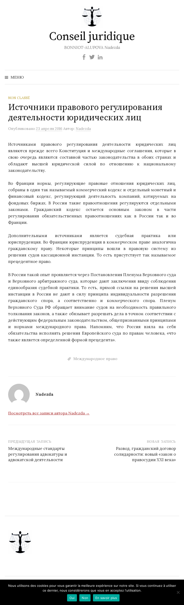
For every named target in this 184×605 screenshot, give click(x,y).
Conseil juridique (92, 36)
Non (85, 598)
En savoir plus (106, 598)
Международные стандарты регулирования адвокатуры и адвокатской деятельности (37, 454)
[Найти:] (175, 77)
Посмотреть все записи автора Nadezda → (49, 413)
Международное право (95, 358)
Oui (72, 598)
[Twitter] (92, 56)
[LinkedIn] (100, 56)
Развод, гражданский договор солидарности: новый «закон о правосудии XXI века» (145, 454)
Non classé (19, 98)
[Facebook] (84, 56)
